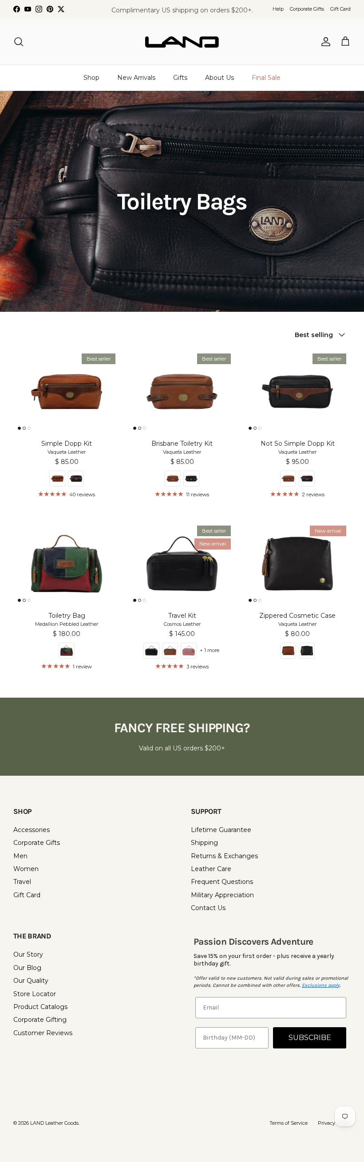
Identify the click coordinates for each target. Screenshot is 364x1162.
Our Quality (30, 981)
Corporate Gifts (307, 9)
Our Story (28, 954)
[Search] (18, 41)
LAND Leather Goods (54, 1123)
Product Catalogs (40, 1007)
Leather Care (211, 869)
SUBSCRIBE (310, 1037)
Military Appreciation (222, 895)
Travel (22, 882)
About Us (219, 78)
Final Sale (266, 78)
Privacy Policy (334, 1123)
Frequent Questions (222, 882)
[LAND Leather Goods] (182, 41)
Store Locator (34, 994)
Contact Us (208, 908)
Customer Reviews (42, 1033)
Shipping (204, 843)
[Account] (324, 41)
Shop (91, 78)
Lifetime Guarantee (221, 830)
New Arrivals (136, 78)
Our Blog (27, 968)
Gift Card (340, 9)
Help (278, 9)
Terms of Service (288, 1123)
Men (20, 856)
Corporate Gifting (40, 1020)
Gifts (180, 78)
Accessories (31, 830)
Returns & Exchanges (224, 856)
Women (26, 869)
